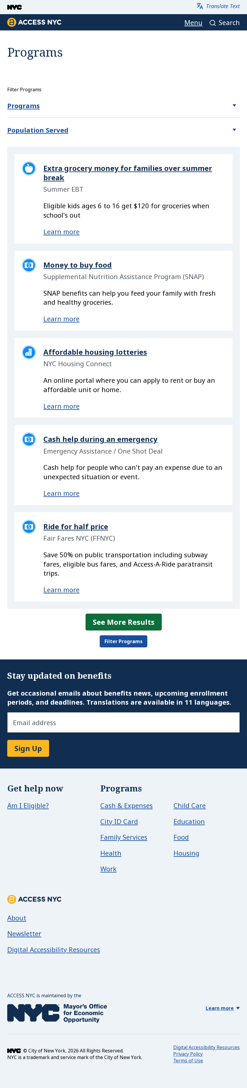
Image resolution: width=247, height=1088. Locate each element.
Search (229, 22)
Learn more (61, 231)
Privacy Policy (188, 1054)
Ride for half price (75, 526)
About (16, 917)
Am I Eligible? (28, 805)
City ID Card (119, 821)
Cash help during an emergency (100, 439)
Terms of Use (188, 1060)
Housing (186, 852)
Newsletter (24, 933)
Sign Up (28, 748)
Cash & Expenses (126, 805)
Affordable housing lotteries (95, 352)
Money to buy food (77, 265)
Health (110, 852)
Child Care (190, 805)
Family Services (123, 836)
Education (189, 821)
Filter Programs (123, 641)
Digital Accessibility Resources (53, 949)
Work (108, 868)
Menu (193, 22)
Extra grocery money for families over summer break (127, 172)
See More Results (124, 622)
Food (181, 836)
